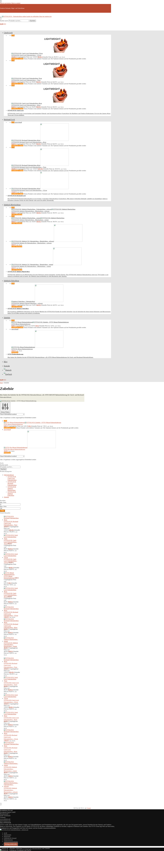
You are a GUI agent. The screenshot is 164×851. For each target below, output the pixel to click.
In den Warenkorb (16, 214)
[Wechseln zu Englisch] (8, 374)
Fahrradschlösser (9, 475)
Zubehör (6, 497)
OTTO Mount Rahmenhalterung (20, 324)
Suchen (32, 21)
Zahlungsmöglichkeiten (11, 841)
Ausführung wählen (17, 59)
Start (1, 383)
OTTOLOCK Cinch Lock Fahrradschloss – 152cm (26, 55)
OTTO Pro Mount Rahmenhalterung (22, 349)
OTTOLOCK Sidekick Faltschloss (12, 493)
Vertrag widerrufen (11, 844)
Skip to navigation (5, 3)
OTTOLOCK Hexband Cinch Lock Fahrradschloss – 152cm (29, 190)
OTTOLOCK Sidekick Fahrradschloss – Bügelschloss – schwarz (30, 211)
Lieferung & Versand (10, 838)
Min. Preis (3, 502)
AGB (5, 833)
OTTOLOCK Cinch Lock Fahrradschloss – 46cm (25, 105)
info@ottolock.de (5, 821)
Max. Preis (3, 506)
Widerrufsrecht (8, 840)
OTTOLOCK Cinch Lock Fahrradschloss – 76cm (25, 80)
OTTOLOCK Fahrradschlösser (32, 848)
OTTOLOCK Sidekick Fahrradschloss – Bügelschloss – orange (30, 220)
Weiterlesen (14, 352)
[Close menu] (1, 1)
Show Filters (5, 412)
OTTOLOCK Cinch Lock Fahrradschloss (12, 478)
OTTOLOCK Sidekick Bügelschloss (12, 488)
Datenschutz (7, 835)
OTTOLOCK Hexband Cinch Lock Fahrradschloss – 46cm (28, 142)
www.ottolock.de (5, 819)
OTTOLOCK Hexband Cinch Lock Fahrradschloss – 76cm (28, 167)
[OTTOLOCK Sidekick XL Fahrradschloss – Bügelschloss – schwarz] (61, 233)
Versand (89, 808)
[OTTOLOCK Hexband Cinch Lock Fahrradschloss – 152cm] (61, 180)
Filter (2, 510)
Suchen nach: (4, 21)
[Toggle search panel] (1, 18)
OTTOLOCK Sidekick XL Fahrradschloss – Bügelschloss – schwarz (31, 243)
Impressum (7, 836)
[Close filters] (1, 804)
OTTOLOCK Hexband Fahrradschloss (12, 483)
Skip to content (15, 3)
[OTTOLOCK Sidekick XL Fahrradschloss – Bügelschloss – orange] (61, 256)
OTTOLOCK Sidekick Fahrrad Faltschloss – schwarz (27, 303)
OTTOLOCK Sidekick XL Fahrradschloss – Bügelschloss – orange (31, 266)
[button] (3, 24)
